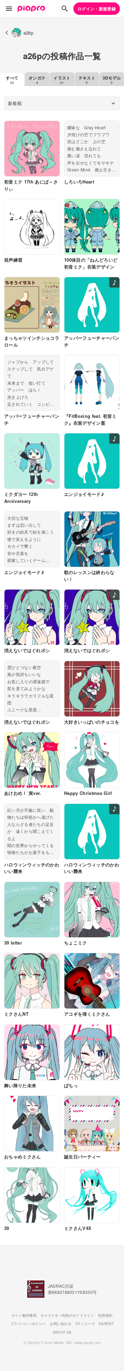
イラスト (61, 80)
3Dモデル (112, 80)
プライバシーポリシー (28, 1323)
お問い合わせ (60, 1323)
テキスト (87, 80)
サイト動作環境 (24, 1315)
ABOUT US (62, 1332)
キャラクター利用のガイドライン (67, 1315)
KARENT (106, 1323)
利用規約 (105, 1315)
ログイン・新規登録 (97, 9)
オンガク (37, 80)
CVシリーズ (85, 1323)
